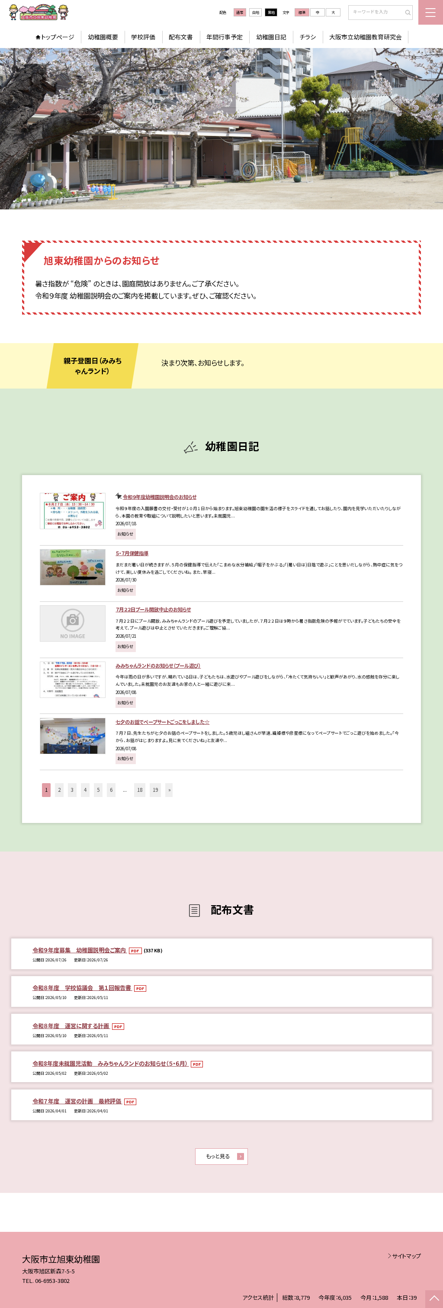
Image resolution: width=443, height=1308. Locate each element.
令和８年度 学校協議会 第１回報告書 (82, 987)
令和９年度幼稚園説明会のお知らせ (159, 496)
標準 (302, 12)
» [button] (169, 789)
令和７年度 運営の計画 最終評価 (77, 1101)
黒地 (271, 12)
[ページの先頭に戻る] (434, 1299)
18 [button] (139, 789)
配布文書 (181, 36)
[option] (221, 128)
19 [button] (155, 789)
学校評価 (143, 36)
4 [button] (85, 789)
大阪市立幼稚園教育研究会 (365, 36)
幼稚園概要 (103, 36)
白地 (255, 12)
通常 (239, 12)
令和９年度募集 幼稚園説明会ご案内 (79, 950)
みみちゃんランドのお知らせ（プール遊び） (158, 665)
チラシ (307, 36)
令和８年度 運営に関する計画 (71, 1026)
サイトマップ (406, 1256)
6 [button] (111, 789)
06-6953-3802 (52, 1280)
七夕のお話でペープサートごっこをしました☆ (162, 721)
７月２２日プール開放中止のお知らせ (153, 609)
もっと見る (218, 1156)
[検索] (405, 13)
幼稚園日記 (271, 36)
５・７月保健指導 (132, 553)
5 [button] (98, 789)
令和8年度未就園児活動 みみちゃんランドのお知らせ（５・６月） (110, 1063)
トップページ (57, 36)
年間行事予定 (224, 36)
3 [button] (72, 789)
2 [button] (59, 789)
